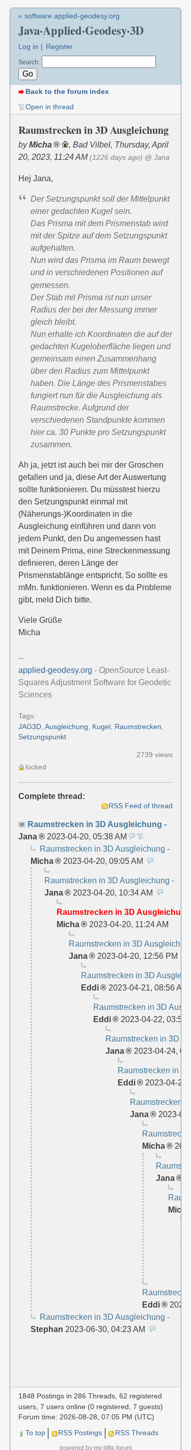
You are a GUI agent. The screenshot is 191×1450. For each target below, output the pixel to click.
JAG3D (29, 727)
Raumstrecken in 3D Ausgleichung (95, 824)
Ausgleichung (66, 727)
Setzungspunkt (42, 737)
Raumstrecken (138, 727)
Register (59, 47)
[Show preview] (132, 836)
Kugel (101, 727)
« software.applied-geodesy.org (69, 16)
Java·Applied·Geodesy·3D (81, 30)
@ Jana (157, 157)
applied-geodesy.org (55, 670)
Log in (28, 47)
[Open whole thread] (140, 836)
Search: (29, 62)
